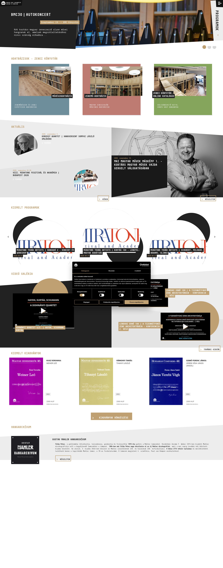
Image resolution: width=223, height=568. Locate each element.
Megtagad (86, 302)
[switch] (101, 295)
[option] (111, 24)
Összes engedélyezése (136, 302)
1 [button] (204, 48)
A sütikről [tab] (138, 270)
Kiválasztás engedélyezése (111, 302)
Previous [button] (8, 236)
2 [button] (209, 47)
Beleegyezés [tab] (85, 270)
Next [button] (215, 236)
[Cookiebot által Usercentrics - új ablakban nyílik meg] (141, 265)
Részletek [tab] (112, 270)
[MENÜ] (219, 3)
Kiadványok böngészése (113, 417)
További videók (212, 349)
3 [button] (214, 48)
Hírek (105, 199)
